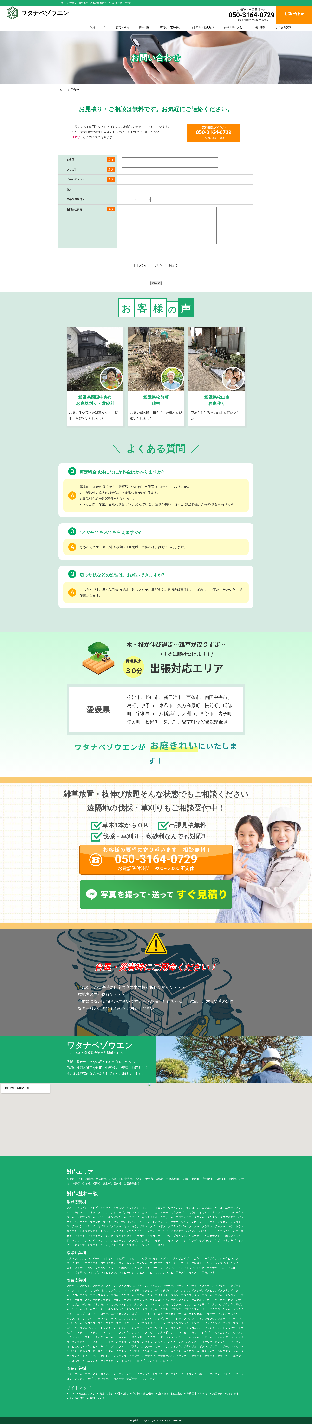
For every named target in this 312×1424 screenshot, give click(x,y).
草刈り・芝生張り (170, 27)
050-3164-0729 (252, 15)
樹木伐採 (144, 27)
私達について (98, 27)
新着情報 (233, 1393)
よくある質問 (283, 27)
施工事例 (260, 27)
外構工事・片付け (234, 27)
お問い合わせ (97, 1398)
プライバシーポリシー (152, 265)
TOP (71, 1393)
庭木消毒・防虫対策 (202, 27)
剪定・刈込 (122, 27)
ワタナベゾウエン (152, 1420)
